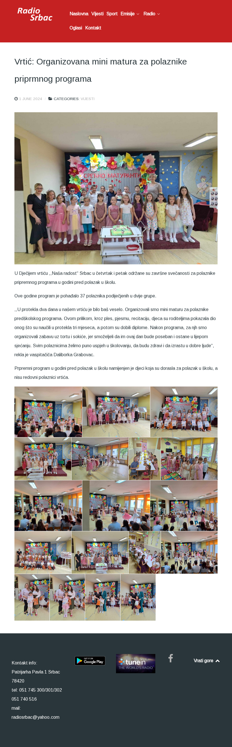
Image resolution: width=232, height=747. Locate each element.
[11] (189, 458)
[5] (48, 412)
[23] (67, 597)
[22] (32, 597)
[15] (48, 505)
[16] (116, 505)
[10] (145, 458)
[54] (102, 597)
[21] (189, 552)
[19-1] (100, 552)
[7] (184, 412)
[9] (100, 458)
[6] (116, 412)
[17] (184, 505)
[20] (145, 552)
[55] (138, 597)
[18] (42, 552)
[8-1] (42, 458)
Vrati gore (204, 660)
